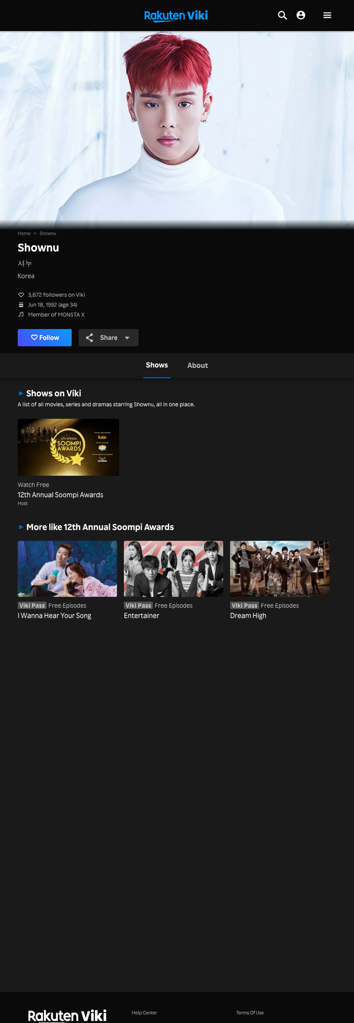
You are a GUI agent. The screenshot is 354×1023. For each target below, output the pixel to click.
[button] (327, 15)
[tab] (157, 365)
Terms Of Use (250, 1012)
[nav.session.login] (301, 15)
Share (108, 337)
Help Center (144, 1012)
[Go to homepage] (176, 15)
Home (24, 233)
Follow (49, 337)
